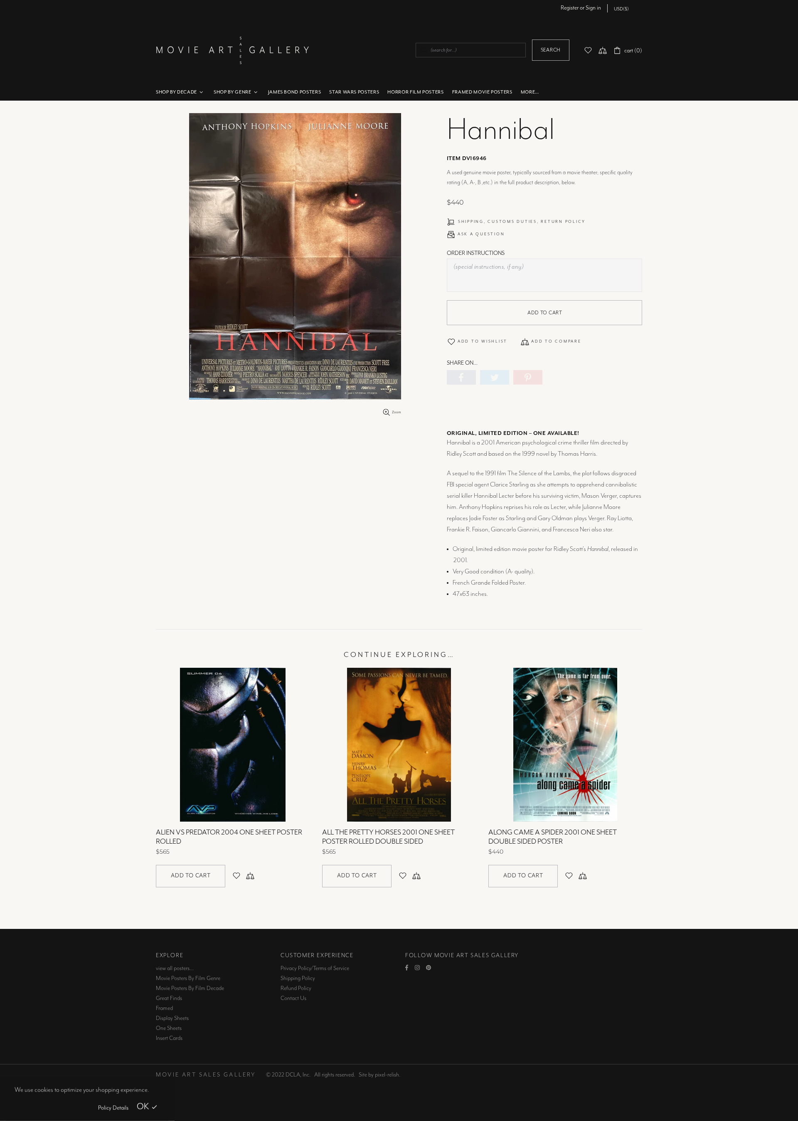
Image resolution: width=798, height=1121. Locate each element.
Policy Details (113, 1108)
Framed (164, 1008)
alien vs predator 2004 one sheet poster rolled (229, 837)
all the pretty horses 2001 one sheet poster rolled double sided (388, 837)
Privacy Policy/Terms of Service (315, 968)
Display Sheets (172, 1018)
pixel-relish (387, 1075)
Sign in (593, 8)
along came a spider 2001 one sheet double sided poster (552, 837)
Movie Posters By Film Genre (188, 978)
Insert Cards (169, 1038)
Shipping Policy (298, 978)
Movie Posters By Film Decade (190, 988)
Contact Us (293, 998)
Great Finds (169, 998)
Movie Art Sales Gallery (232, 50)
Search (551, 50)
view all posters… (175, 968)
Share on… (462, 363)
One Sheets (169, 1028)
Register (570, 8)
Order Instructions (476, 253)
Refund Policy (296, 988)
